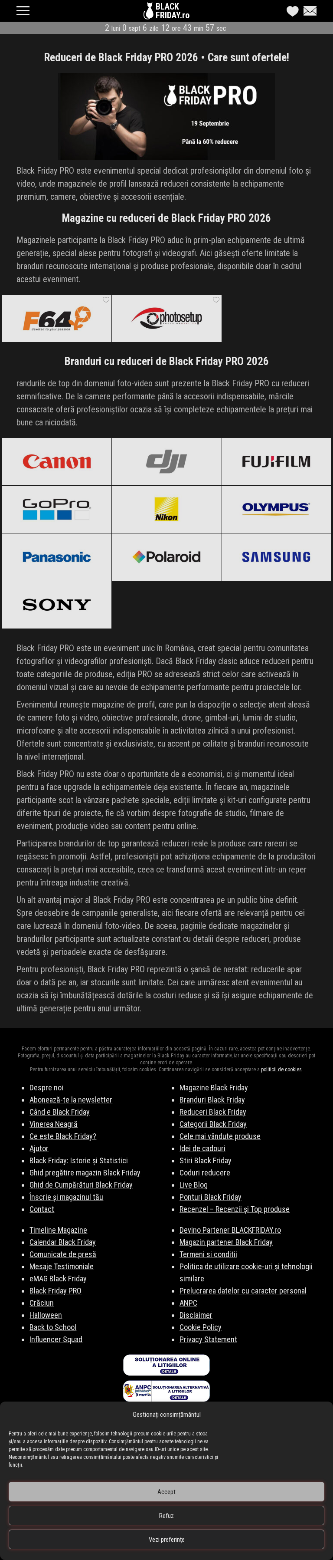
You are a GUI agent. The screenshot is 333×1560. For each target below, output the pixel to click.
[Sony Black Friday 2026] (56, 605)
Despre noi (46, 1087)
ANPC (188, 1302)
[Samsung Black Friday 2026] (276, 557)
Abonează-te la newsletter (70, 1099)
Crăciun (41, 1302)
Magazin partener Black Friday (226, 1242)
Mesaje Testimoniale (61, 1266)
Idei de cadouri (202, 1148)
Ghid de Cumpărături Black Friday (81, 1184)
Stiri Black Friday (206, 1160)
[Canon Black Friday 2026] (56, 461)
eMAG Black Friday (58, 1278)
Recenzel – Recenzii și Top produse (235, 1209)
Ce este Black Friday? (62, 1136)
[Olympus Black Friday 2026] (276, 509)
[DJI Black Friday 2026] (166, 461)
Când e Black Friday (59, 1111)
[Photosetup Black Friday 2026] (166, 318)
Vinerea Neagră (53, 1124)
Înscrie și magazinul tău (66, 1196)
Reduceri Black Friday (213, 1111)
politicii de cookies (281, 1069)
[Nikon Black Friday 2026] (166, 509)
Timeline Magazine (58, 1229)
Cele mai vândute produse (220, 1136)
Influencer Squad (55, 1339)
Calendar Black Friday (62, 1242)
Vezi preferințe (167, 1540)
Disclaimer (196, 1315)
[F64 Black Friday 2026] (56, 318)
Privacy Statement (208, 1339)
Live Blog (194, 1184)
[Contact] (308, 11)
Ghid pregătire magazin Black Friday (84, 1172)
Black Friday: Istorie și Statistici (78, 1160)
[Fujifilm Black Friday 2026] (276, 461)
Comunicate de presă (62, 1254)
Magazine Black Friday (214, 1087)
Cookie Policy (201, 1327)
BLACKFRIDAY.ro (172, 11)
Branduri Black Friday (212, 1099)
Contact (41, 1209)
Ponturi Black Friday (211, 1196)
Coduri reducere (205, 1172)
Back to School (52, 1327)
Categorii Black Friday (213, 1124)
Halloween (45, 1315)
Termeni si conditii (208, 1254)
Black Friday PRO (55, 1290)
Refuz (166, 1516)
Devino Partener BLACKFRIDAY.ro (230, 1229)
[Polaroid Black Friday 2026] (166, 557)
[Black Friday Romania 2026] (150, 13)
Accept (166, 1492)
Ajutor (39, 1148)
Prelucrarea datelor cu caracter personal (243, 1290)
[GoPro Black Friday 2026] (56, 509)
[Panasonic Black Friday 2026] (56, 557)
